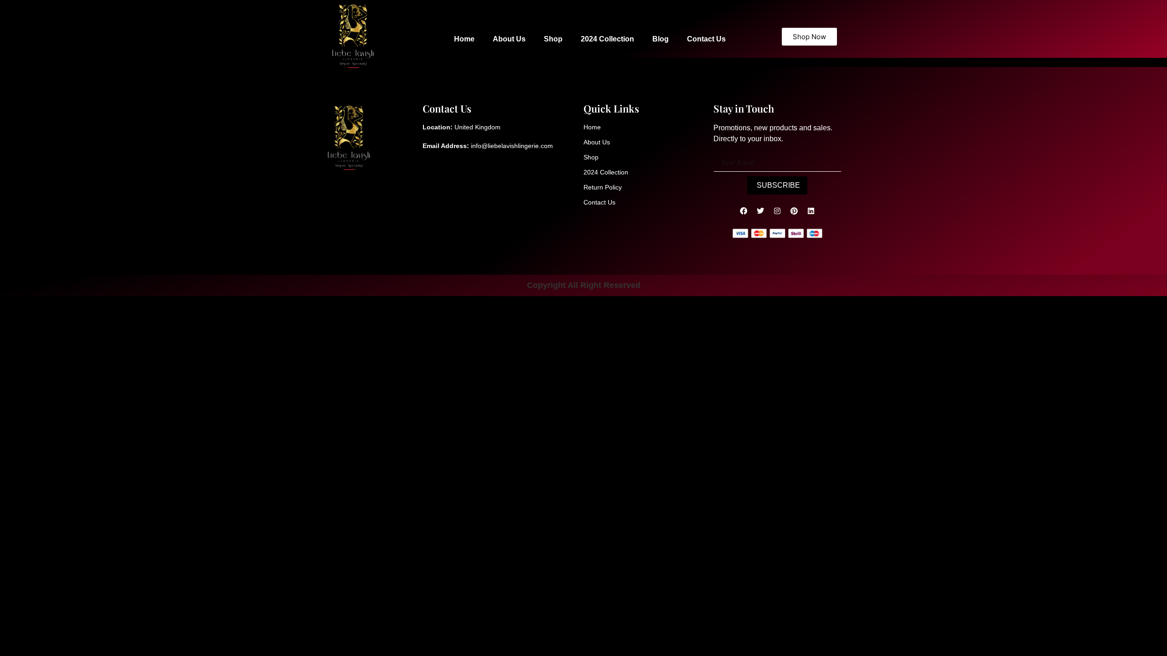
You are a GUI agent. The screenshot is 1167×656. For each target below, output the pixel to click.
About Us (509, 39)
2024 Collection (607, 39)
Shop (553, 39)
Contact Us (706, 39)
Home (464, 39)
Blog (660, 39)
